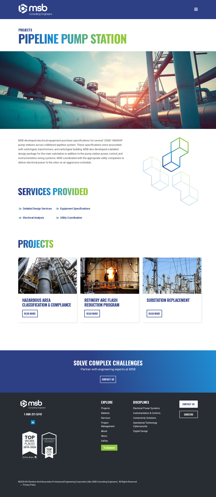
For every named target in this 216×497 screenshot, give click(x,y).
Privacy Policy (29, 485)
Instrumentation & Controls (146, 413)
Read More (30, 313)
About (104, 431)
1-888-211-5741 (33, 414)
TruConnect (109, 447)
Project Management (107, 424)
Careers (188, 414)
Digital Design (140, 431)
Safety (104, 440)
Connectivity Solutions (144, 418)
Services (105, 418)
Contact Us (108, 379)
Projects (25, 29)
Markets (105, 413)
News (104, 436)
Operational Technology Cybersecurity (145, 424)
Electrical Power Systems (146, 408)
